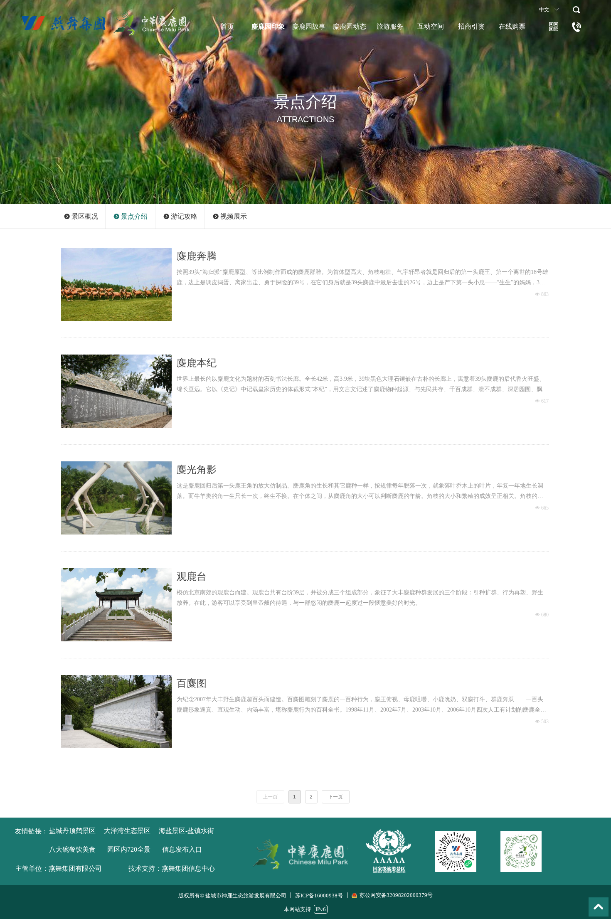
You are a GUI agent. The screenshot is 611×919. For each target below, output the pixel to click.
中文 (544, 9)
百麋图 (192, 683)
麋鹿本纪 (197, 362)
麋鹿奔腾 (197, 256)
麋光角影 (197, 469)
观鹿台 (192, 576)
